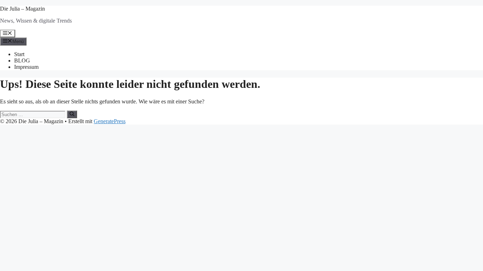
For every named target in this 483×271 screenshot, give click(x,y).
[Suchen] (72, 114)
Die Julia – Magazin (22, 9)
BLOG (22, 61)
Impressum (26, 67)
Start (19, 54)
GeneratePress (110, 121)
